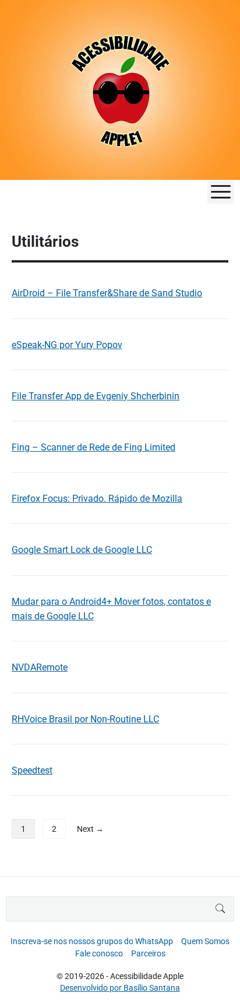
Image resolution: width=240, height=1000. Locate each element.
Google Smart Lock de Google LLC (82, 549)
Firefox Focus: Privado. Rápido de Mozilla (97, 498)
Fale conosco (99, 953)
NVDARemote (40, 667)
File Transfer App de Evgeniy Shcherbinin (95, 396)
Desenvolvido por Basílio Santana (120, 987)
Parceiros (148, 953)
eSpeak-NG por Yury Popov (67, 344)
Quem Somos (205, 941)
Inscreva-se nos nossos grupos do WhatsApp (91, 941)
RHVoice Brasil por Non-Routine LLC (85, 719)
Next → (90, 829)
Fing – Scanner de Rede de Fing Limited (93, 447)
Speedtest (32, 770)
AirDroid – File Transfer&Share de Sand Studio (107, 293)
